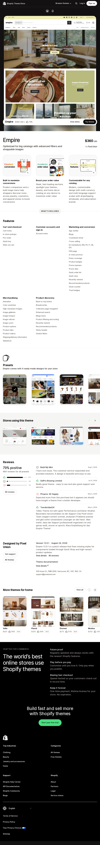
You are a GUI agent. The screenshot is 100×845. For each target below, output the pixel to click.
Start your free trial (50, 722)
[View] (14, 436)
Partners (54, 786)
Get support (10, 554)
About (53, 782)
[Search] (76, 3)
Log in (82, 3)
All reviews (10, 492)
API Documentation (11, 786)
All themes (9, 560)
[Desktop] (47, 11)
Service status (57, 795)
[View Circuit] (43, 389)
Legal (53, 791)
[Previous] (89, 420)
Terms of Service (10, 816)
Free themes (56, 757)
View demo (75, 122)
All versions (54, 555)
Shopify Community (11, 791)
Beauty (6, 757)
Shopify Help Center (12, 782)
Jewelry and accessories (14, 761)
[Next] (95, 420)
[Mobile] (53, 11)
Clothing (6, 752)
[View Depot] (71, 389)
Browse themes (62, 3)
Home (5, 766)
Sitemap (6, 834)
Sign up (92, 3)
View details (41, 555)
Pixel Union (92, 146)
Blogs (5, 795)
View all (79, 590)
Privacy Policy (9, 822)
